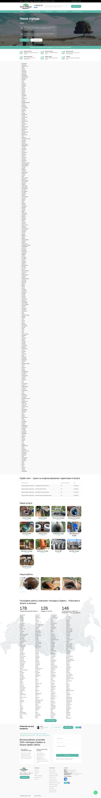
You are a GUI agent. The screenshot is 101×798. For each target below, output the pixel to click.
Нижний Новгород (25, 315)
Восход (23, 269)
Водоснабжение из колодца (54, 782)
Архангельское (25, 121)
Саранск (23, 385)
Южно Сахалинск (25, 451)
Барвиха (23, 263)
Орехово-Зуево (25, 126)
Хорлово (23, 259)
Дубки (23, 202)
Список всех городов (50, 720)
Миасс (23, 463)
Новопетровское (25, 274)
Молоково (24, 197)
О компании (26, 1)
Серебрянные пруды (26, 245)
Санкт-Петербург (25, 304)
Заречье (23, 238)
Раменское (24, 64)
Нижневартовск (25, 371)
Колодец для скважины (53, 775)
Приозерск (24, 459)
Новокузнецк (24, 346)
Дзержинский (24, 134)
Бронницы (24, 137)
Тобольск (24, 405)
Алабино (23, 261)
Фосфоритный (25, 246)
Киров (23, 336)
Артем (23, 437)
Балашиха (24, 84)
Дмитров (23, 83)
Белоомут (24, 266)
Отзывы (31, 1)
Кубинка (23, 161)
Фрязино (23, 142)
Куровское (24, 179)
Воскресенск (24, 78)
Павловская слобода (26, 138)
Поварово (24, 218)
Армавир (23, 436)
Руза (23, 136)
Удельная (24, 105)
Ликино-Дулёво (25, 180)
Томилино (24, 231)
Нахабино (24, 141)
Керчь (23, 456)
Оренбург (24, 342)
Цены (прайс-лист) (46, 1)
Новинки (23, 103)
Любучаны (24, 253)
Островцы (24, 230)
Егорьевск (24, 128)
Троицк (23, 122)
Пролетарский (25, 188)
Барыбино (24, 193)
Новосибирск (24, 302)
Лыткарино (24, 289)
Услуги (21, 11)
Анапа (23, 418)
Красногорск (24, 129)
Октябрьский (24, 117)
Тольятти (24, 389)
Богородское (24, 206)
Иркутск (23, 323)
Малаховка (24, 154)
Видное (23, 130)
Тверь (23, 328)
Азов (23, 442)
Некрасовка (24, 212)
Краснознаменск (25, 228)
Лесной (23, 115)
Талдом (23, 175)
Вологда (23, 327)
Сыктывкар (24, 421)
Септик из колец (52, 779)
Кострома (24, 397)
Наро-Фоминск (25, 144)
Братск (23, 464)
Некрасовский (25, 172)
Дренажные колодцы (53, 784)
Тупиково (24, 167)
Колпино (23, 429)
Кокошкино (24, 250)
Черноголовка (24, 185)
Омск (23, 319)
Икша (23, 176)
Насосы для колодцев (53, 773)
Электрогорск (24, 187)
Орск (23, 465)
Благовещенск (25, 383)
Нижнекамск (24, 433)
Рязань (23, 352)
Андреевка (24, 262)
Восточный (24, 157)
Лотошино (24, 189)
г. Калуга (79, 1)
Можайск (23, 101)
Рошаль (23, 220)
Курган (23, 399)
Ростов (23, 320)
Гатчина (23, 420)
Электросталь (25, 98)
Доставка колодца (62, 11)
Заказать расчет (76, 6)
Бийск (23, 461)
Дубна (23, 125)
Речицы (23, 156)
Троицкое (24, 223)
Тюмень (23, 307)
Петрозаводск (24, 348)
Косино (23, 286)
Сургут (23, 329)
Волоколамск (24, 114)
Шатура (23, 168)
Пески (23, 67)
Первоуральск (25, 425)
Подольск (24, 70)
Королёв (23, 113)
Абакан (23, 414)
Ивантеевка (24, 106)
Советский (24, 354)
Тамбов (23, 378)
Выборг (23, 416)
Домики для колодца (34, 11)
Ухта (23, 441)
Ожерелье (24, 276)
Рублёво (23, 296)
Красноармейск (25, 165)
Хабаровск (24, 335)
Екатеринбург (24, 301)
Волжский (24, 428)
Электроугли (24, 152)
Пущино (23, 242)
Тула (23, 331)
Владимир (24, 358)
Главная (21, 1)
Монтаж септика (52, 777)
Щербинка (24, 169)
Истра (23, 87)
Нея (22, 413)
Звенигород (24, 160)
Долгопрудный (25, 132)
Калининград (24, 325)
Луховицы (24, 148)
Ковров (23, 444)
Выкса (23, 447)
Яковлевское (24, 214)
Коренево (24, 241)
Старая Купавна (25, 164)
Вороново (24, 226)
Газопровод (24, 124)
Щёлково (23, 89)
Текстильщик (24, 298)
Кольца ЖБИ (49, 11)
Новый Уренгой (25, 386)
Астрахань (24, 387)
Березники (24, 432)
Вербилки (24, 216)
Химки (23, 97)
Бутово (23, 150)
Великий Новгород (25, 363)
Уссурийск (24, 430)
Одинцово (24, 74)
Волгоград (24, 337)
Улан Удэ (24, 374)
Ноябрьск (24, 455)
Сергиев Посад (25, 76)
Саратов (23, 340)
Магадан (23, 422)
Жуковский (24, 71)
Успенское (24, 280)
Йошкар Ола (24, 410)
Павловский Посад (26, 163)
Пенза (23, 362)
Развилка (24, 277)
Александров (24, 457)
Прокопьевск (24, 409)
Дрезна (23, 284)
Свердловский (25, 66)
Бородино (24, 173)
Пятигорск (24, 460)
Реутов (23, 118)
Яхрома (23, 199)
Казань (23, 321)
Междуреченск (25, 445)
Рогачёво (24, 293)
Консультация (36, 40)
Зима (23, 366)
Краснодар (24, 305)
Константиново (25, 196)
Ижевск (23, 339)
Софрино (24, 184)
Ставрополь (24, 372)
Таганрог (23, 469)
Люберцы (24, 94)
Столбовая (24, 258)
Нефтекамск (24, 453)
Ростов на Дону (25, 333)
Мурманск (24, 402)
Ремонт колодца (52, 770)
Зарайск (23, 237)
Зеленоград (24, 95)
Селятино (24, 222)
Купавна (23, 153)
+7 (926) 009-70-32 (38, 5)
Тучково (23, 208)
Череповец (24, 379)
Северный (24, 119)
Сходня (23, 99)
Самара (23, 317)
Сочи (23, 382)
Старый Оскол (25, 406)
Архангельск (24, 359)
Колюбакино (24, 272)
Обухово (23, 203)
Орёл (23, 391)
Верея (23, 211)
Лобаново (24, 158)
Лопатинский (24, 181)
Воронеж (23, 316)
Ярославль (24, 324)
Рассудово (24, 257)
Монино (23, 255)
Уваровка (24, 210)
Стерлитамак (24, 426)
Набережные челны (26, 398)
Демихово (24, 282)
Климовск (24, 171)
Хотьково (24, 146)
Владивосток (24, 311)
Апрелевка (24, 110)
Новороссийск (25, 375)
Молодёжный (24, 191)
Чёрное (23, 93)
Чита (23, 381)
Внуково (23, 195)
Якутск (23, 468)
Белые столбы (25, 224)
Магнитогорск (24, 395)
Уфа (23, 312)
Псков (23, 393)
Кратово (23, 68)
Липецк (23, 364)
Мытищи (23, 79)
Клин (23, 82)
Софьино (24, 297)
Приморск (24, 412)
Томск (23, 332)
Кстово (23, 448)
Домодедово (24, 75)
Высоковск (24, 249)
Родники (23, 294)
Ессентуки (24, 452)
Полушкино (24, 290)
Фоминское (24, 281)
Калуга (23, 350)
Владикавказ (24, 471)
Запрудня (24, 207)
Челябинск (24, 309)
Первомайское (25, 145)
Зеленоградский (25, 239)
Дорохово (24, 235)
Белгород (24, 351)
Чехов (23, 80)
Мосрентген (24, 292)
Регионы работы (37, 795)
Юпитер (23, 232)
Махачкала (24, 449)
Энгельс (23, 424)
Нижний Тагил (25, 401)
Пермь (23, 313)
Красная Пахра (25, 177)
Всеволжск (24, 394)
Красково (24, 219)
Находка (23, 438)
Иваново (23, 370)
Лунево (23, 288)
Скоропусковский (25, 278)
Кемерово (24, 360)
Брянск (23, 368)
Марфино (24, 254)
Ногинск (23, 90)
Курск (23, 355)
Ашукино (23, 215)
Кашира (23, 133)
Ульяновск (24, 344)
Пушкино (24, 91)
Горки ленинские (25, 270)
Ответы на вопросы (38, 1)
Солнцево (24, 192)
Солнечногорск (25, 107)
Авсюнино (24, 247)
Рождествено (24, 243)
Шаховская (24, 149)
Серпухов (24, 86)
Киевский (24, 140)
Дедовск (23, 234)
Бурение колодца (76, 11)
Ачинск (23, 434)
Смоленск (24, 377)
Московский (24, 63)
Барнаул (23, 347)
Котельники (24, 227)
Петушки (23, 343)
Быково (23, 200)
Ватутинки (24, 267)
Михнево (23, 183)
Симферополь (25, 390)
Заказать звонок (68, 727)
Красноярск (24, 308)
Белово (23, 440)
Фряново (23, 300)
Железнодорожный (26, 102)
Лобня (23, 111)
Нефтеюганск (24, 417)
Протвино (24, 204)
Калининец (24, 72)
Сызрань (23, 467)
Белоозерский (25, 265)
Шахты (23, 407)
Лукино (23, 273)
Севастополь (24, 403)
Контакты (53, 1)
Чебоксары (24, 356)
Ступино (23, 109)
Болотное (24, 367)
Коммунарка (24, 251)
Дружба (23, 285)
